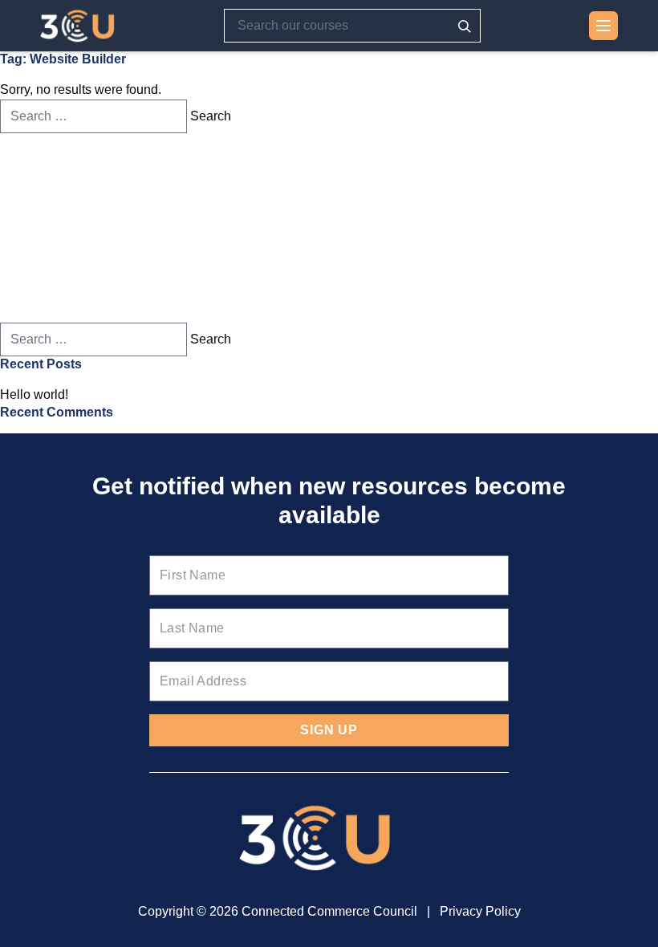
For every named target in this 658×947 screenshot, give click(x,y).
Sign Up (329, 730)
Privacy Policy (480, 911)
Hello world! (34, 394)
